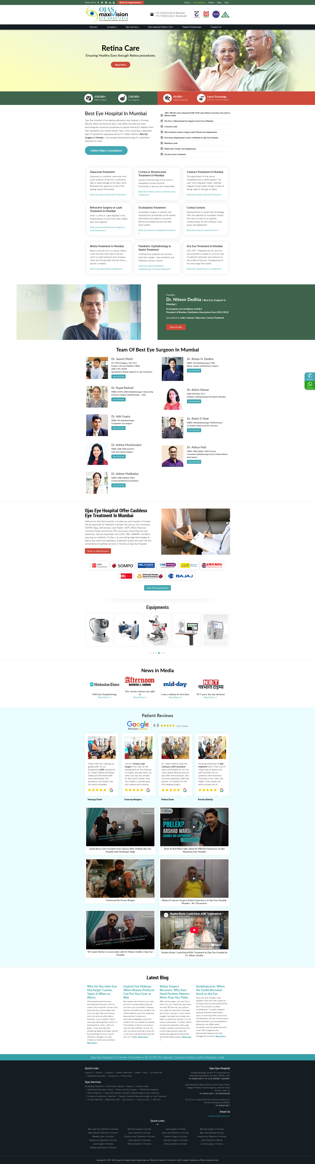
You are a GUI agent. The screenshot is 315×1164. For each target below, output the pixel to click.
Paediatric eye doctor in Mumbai (103, 1147)
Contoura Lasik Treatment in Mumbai (139, 1136)
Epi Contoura (128, 1099)
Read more (92, 1042)
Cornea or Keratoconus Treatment (101, 1096)
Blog (219, 2)
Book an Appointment (98, 551)
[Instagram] (106, 2)
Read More (120, 72)
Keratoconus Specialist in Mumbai (103, 1140)
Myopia (130, 1086)
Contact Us (216, 26)
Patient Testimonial (192, 26)
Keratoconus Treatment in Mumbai (211, 1136)
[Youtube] (114, 2)
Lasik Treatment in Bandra (212, 1140)
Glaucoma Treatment (102, 172)
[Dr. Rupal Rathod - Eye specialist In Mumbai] (97, 406)
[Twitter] (102, 2)
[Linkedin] (110, 2)
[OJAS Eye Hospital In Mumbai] (106, 21)
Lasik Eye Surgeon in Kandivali (175, 1140)
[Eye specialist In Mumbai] (97, 378)
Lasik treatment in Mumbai (139, 1132)
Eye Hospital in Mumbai (175, 1129)
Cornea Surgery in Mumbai (212, 1144)
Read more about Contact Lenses (202, 230)
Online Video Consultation (106, 150)
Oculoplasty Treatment (152, 207)
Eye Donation (199, 2)
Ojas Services (132, 26)
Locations (111, 26)
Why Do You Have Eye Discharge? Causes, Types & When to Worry (102, 991)
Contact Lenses (196, 207)
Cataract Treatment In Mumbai (205, 172)
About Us (89, 1072)
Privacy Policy (126, 1076)
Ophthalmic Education (96, 1076)
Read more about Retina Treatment (106, 268)
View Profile (176, 327)
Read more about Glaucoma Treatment (107, 194)
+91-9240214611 (165, 16)
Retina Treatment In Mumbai (139, 1144)
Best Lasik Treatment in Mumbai (175, 1132)
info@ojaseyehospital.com (219, 1116)
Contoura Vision (143, 1099)
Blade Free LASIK (113, 1099)
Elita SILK (156, 1099)
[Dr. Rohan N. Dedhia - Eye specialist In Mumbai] (172, 380)
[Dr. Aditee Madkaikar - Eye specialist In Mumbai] (97, 493)
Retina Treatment (100, 246)
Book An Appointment (130, 2)
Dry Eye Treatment (198, 246)
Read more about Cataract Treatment (203, 194)
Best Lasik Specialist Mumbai (212, 1132)
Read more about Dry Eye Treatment (203, 268)
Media (211, 2)
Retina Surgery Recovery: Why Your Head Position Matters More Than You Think (175, 991)
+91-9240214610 (165, 13)
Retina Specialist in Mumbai (175, 1144)
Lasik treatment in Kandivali (139, 1140)
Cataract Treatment (127, 1096)
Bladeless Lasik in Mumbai (103, 1136)
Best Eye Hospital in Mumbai (139, 1129)
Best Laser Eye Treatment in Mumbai (103, 1129)
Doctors (94, 26)
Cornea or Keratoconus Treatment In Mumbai (152, 173)
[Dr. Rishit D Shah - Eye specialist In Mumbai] (172, 437)
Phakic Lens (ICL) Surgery (126, 1089)
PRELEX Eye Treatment (149, 1089)
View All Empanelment (157, 587)
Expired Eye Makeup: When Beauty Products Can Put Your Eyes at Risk (138, 991)
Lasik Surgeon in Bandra (103, 1144)
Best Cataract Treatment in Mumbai (103, 1132)
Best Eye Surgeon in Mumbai (212, 1129)
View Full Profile (118, 376)
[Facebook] (98, 2)
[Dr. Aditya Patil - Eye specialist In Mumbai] (172, 466)
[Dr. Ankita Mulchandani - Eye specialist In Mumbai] (97, 464)
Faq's (227, 2)
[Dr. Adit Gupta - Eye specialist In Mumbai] (97, 435)
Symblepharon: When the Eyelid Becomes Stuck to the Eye (210, 990)
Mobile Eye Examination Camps (100, 1089)
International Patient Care (160, 26)
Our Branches (156, 1072)
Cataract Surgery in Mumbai (175, 1136)
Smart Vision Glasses (115, 1086)
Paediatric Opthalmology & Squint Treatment (154, 247)
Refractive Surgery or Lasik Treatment (106, 209)
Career (187, 2)
